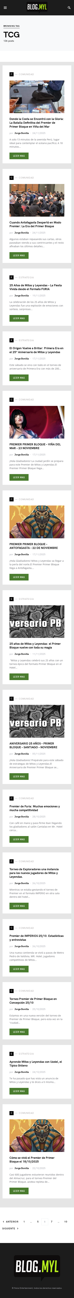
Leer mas (19, 155)
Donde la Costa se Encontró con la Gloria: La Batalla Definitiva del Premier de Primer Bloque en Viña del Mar (36, 122)
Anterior (12, 1221)
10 (65, 1221)
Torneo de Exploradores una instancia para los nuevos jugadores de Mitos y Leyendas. (34, 873)
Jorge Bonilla (21, 133)
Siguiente (8, 1228)
